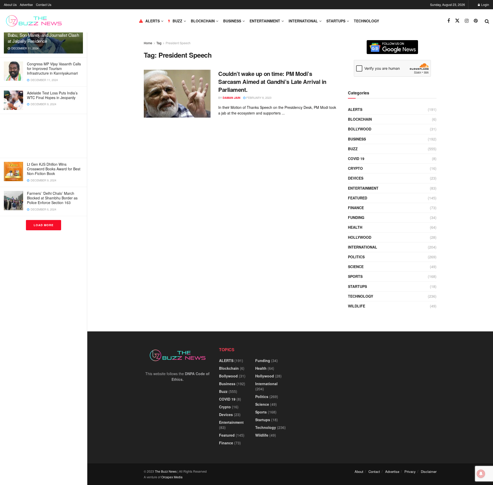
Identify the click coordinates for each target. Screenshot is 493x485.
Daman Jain (231, 98)
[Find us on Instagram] (467, 21)
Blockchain (203, 20)
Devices (355, 178)
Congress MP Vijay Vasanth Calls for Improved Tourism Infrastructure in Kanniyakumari (54, 68)
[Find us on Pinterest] (476, 21)
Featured (357, 197)
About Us (10, 4)
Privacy (410, 471)
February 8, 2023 (258, 97)
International (303, 20)
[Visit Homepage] (34, 20)
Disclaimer (429, 471)
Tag (159, 43)
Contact (374, 471)
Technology (366, 20)
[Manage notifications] (481, 474)
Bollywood (359, 128)
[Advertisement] (43, 136)
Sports (355, 276)
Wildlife (356, 305)
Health (355, 227)
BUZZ (177, 20)
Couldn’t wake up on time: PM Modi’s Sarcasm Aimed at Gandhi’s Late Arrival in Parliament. (272, 81)
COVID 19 (356, 158)
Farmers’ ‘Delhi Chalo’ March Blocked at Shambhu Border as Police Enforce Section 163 (52, 198)
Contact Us (43, 4)
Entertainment (265, 20)
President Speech (178, 43)
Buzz (353, 148)
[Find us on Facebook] (448, 21)
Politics (356, 256)
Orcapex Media (172, 477)
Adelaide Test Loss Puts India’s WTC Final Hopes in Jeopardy (52, 95)
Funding (356, 217)
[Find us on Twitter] (457, 21)
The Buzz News (166, 471)
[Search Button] (487, 20)
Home (148, 43)
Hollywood (359, 237)
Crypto (355, 168)
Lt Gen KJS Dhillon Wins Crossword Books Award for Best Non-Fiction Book (53, 169)
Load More (43, 225)
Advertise (26, 4)
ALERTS (152, 20)
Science (356, 266)
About (359, 471)
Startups (335, 20)
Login (484, 4)
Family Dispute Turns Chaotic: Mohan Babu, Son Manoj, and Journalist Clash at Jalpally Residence (43, 35)
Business (232, 20)
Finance (356, 207)
